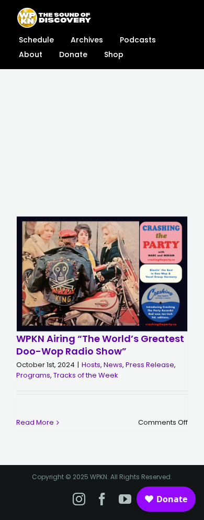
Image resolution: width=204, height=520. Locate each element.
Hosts (91, 365)
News (113, 365)
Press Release (150, 365)
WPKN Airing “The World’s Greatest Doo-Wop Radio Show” (100, 344)
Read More (35, 422)
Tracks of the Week (85, 375)
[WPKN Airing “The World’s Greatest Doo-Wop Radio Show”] (102, 274)
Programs (33, 375)
